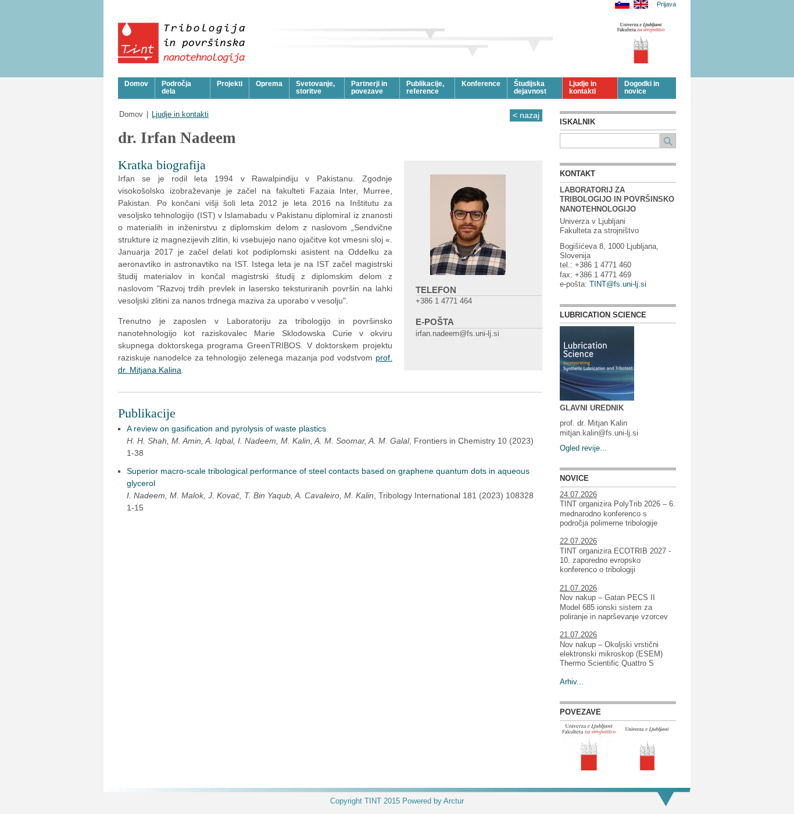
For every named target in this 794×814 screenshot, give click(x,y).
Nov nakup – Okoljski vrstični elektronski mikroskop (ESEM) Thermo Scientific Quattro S (611, 654)
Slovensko (622, 4)
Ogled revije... (583, 448)
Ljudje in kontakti (180, 114)
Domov (131, 114)
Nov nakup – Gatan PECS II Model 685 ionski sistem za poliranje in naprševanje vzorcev (614, 607)
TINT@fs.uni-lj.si (617, 284)
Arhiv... (572, 682)
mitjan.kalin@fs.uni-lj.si (599, 433)
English (641, 4)
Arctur (454, 801)
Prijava (666, 4)
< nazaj (526, 115)
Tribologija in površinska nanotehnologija (182, 43)
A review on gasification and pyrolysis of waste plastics (226, 428)
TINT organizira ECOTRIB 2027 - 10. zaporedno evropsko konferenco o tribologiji (615, 560)
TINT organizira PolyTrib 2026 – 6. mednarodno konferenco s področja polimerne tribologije (617, 513)
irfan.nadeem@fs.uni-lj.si (457, 334)
